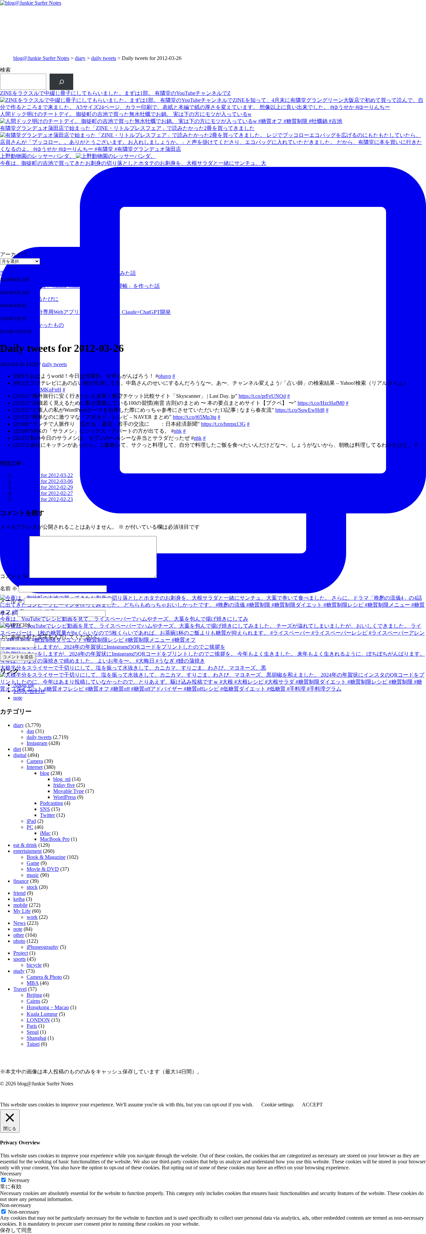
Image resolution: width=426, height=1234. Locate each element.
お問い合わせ (29, 691)
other (18, 935)
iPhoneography (43, 947)
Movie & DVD (43, 869)
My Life (22, 911)
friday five (64, 785)
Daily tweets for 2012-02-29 (43, 487)
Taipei (33, 1044)
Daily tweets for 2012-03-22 (43, 475)
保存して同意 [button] (16, 1230)
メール (11, 601)
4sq (30, 731)
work (32, 917)
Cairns (33, 1001)
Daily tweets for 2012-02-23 (43, 499)
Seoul (33, 1032)
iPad (31, 821)
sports (19, 959)
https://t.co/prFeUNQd (262, 396)
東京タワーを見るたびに (29, 299)
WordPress (64, 797)
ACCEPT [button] (312, 1104)
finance (21, 881)
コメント (14, 576)
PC (30, 827)
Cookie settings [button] (277, 1104)
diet (17, 749)
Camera (35, 761)
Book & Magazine (46, 857)
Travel (20, 989)
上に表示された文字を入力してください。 (50, 637)
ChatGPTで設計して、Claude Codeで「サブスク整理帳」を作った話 (80, 286)
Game (33, 863)
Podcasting (51, 803)
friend (19, 893)
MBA (33, 983)
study (19, 971)
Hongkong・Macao (48, 1007)
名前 (8, 588)
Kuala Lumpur (42, 1014)
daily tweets (103, 58)
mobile (20, 905)
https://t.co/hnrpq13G (223, 424)
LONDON (38, 1020)
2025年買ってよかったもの (32, 325)
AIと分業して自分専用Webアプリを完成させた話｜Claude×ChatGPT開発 (85, 312)
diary (80, 58)
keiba (19, 899)
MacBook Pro (55, 839)
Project (20, 953)
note (17, 698)
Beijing (34, 995)
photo (19, 941)
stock (32, 887)
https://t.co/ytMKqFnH (37, 389)
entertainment (27, 851)
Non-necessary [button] (15, 1205)
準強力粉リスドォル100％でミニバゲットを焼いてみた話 (68, 273)
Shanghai (36, 1038)
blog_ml (62, 779)
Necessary (19, 1180)
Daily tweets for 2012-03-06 (43, 481)
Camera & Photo (44, 977)
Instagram (37, 743)
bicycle (34, 965)
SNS (45, 809)
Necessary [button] (11, 1173)
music (33, 875)
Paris (32, 1026)
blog (44, 773)
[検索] (61, 82)
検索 (5, 70)
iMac (45, 833)
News (19, 923)
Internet (35, 767)
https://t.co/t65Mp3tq (194, 417)
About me (23, 685)
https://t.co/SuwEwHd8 (299, 410)
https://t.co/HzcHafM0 (321, 403)
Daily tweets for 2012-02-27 (43, 493)
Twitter (47, 815)
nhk (178, 431)
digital (19, 755)
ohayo (164, 376)
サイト (8, 613)
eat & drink (25, 845)
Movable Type (68, 791)
